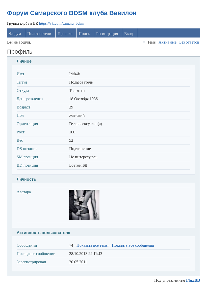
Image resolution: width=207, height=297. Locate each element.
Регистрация (107, 33)
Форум (15, 33)
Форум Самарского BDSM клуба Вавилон (72, 12)
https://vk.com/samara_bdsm (61, 23)
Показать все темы (92, 245)
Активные (167, 42)
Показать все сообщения (133, 245)
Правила (65, 33)
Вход (128, 33)
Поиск (84, 33)
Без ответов (189, 42)
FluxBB (193, 280)
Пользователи (39, 33)
